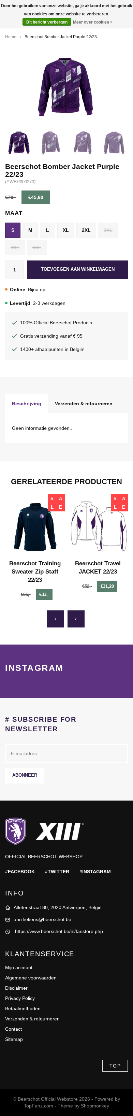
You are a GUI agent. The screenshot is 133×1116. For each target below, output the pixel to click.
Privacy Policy (20, 998)
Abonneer (24, 775)
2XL (86, 230)
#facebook (20, 871)
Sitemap (14, 1039)
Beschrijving (26, 403)
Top (115, 1066)
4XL (15, 247)
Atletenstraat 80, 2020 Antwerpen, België (58, 907)
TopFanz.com (38, 1105)
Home (10, 36)
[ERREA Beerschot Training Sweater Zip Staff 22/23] (35, 524)
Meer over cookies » (93, 22)
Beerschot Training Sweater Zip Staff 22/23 (35, 571)
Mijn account (18, 967)
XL (66, 230)
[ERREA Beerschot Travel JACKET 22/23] (98, 524)
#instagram (95, 871)
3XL (108, 230)
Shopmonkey (95, 1105)
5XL (36, 247)
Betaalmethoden (23, 1008)
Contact (13, 1029)
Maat (13, 213)
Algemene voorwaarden (31, 977)
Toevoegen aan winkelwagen (78, 269)
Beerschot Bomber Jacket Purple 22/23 (61, 36)
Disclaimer (16, 988)
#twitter (57, 871)
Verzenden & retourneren (84, 403)
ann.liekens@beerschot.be (42, 919)
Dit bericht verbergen (47, 22)
